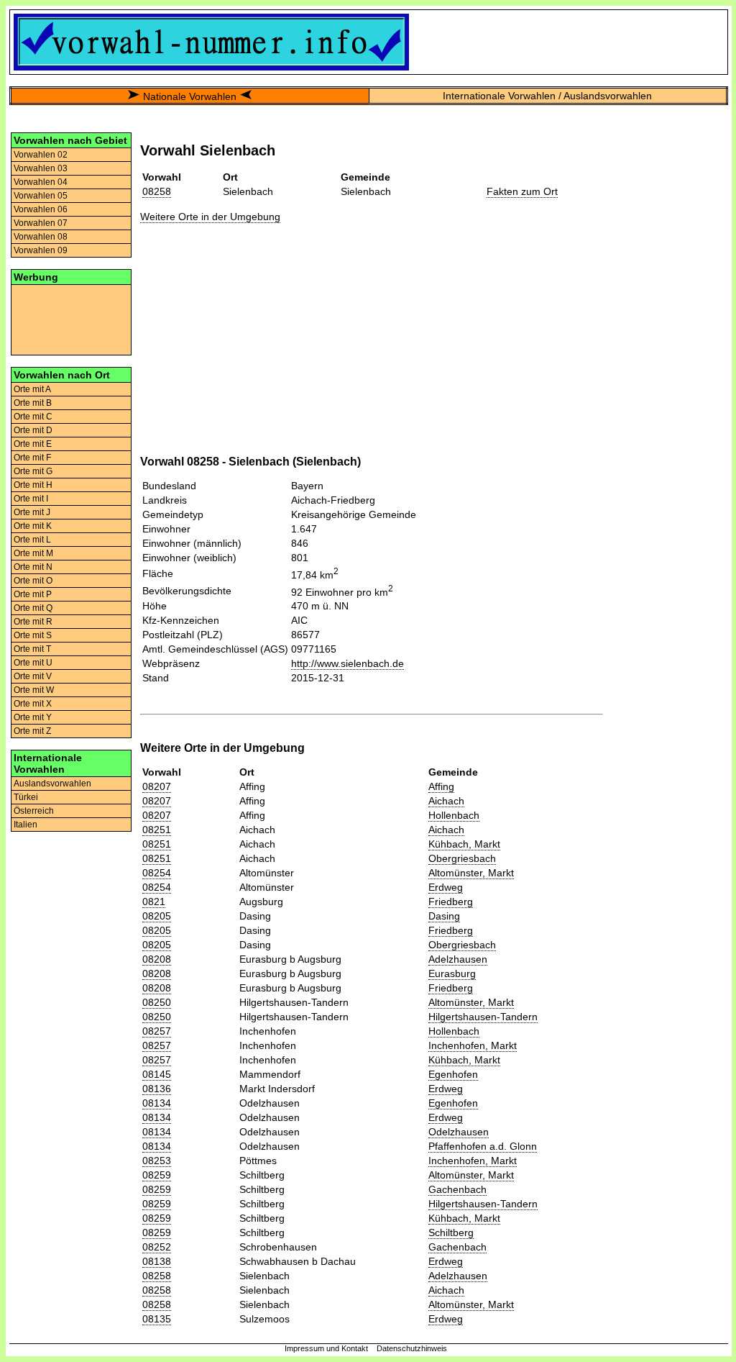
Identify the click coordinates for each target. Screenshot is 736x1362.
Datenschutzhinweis (412, 1348)
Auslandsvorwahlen (52, 783)
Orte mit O (33, 581)
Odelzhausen (458, 1132)
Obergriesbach (462, 858)
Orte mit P (33, 594)
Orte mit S (33, 635)
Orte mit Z (32, 731)
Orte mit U (33, 663)
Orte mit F (32, 458)
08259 (156, 1175)
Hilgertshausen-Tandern (483, 1016)
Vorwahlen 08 (41, 237)
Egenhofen (453, 1074)
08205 (156, 916)
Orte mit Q (33, 608)
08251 (156, 829)
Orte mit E (33, 444)
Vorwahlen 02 (41, 155)
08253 (156, 1160)
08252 (156, 1247)
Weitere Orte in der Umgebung (210, 216)
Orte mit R (33, 622)
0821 (153, 901)
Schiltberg (451, 1232)
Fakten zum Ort (522, 191)
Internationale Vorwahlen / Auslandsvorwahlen (547, 95)
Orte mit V (33, 676)
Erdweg (445, 887)
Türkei (26, 797)
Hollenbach (453, 815)
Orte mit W (34, 690)
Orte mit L (32, 540)
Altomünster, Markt (471, 873)
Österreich (34, 811)
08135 (156, 1319)
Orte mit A (32, 389)
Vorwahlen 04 (41, 182)
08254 (156, 873)
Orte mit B (33, 403)
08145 (156, 1074)
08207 (156, 786)
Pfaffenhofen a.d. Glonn (482, 1146)
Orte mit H (33, 485)
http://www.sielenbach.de (347, 663)
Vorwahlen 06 (41, 209)
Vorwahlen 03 (41, 168)
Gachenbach (457, 1189)
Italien (25, 825)
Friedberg (450, 901)
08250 (156, 1002)
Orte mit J (32, 512)
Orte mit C (33, 417)
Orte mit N (33, 567)
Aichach (446, 801)
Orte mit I (31, 499)
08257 (156, 1031)
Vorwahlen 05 (41, 196)
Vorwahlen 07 (41, 223)
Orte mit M (33, 553)
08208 (156, 959)
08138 (156, 1261)
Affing (441, 786)
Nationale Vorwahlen (189, 96)
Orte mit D (33, 430)
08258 (156, 191)
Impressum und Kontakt (326, 1348)
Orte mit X (33, 704)
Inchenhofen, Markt (472, 1045)
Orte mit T (32, 649)
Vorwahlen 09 (41, 250)
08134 (156, 1103)
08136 (156, 1088)
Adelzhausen (457, 959)
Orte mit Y (33, 717)
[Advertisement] (71, 318)
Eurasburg (452, 973)
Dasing (444, 916)
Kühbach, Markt (464, 844)
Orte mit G (33, 471)
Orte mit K (33, 526)
